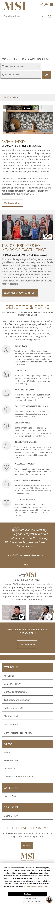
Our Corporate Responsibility (18, 732)
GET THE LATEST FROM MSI (27, 828)
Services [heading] (11, 807)
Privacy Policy (43, 886)
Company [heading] (11, 667)
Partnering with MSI (13, 708)
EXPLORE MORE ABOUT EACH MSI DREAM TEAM (27, 631)
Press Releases (11, 760)
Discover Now (27, 644)
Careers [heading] (10, 788)
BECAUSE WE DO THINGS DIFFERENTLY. (21, 145)
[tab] (25, 564)
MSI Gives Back (11, 716)
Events (7, 752)
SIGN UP (27, 845)
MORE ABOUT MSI (12, 203)
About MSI (9, 675)
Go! (46, 74)
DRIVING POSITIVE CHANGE (27, 579)
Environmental (11, 724)
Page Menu (10, 97)
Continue (27, 894)
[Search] (43, 16)
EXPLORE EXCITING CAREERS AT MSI (26, 59)
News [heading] (8, 744)
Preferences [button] (8, 881)
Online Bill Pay (11, 815)
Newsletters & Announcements (19, 776)
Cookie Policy (30, 886)
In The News (10, 768)
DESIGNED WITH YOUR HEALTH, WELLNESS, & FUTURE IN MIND (27, 314)
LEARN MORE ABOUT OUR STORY (20, 292)
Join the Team (10, 796)
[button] (49, 16)
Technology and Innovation (17, 700)
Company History (12, 683)
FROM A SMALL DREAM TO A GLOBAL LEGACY (24, 255)
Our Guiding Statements (15, 691)
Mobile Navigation (51, 4)
